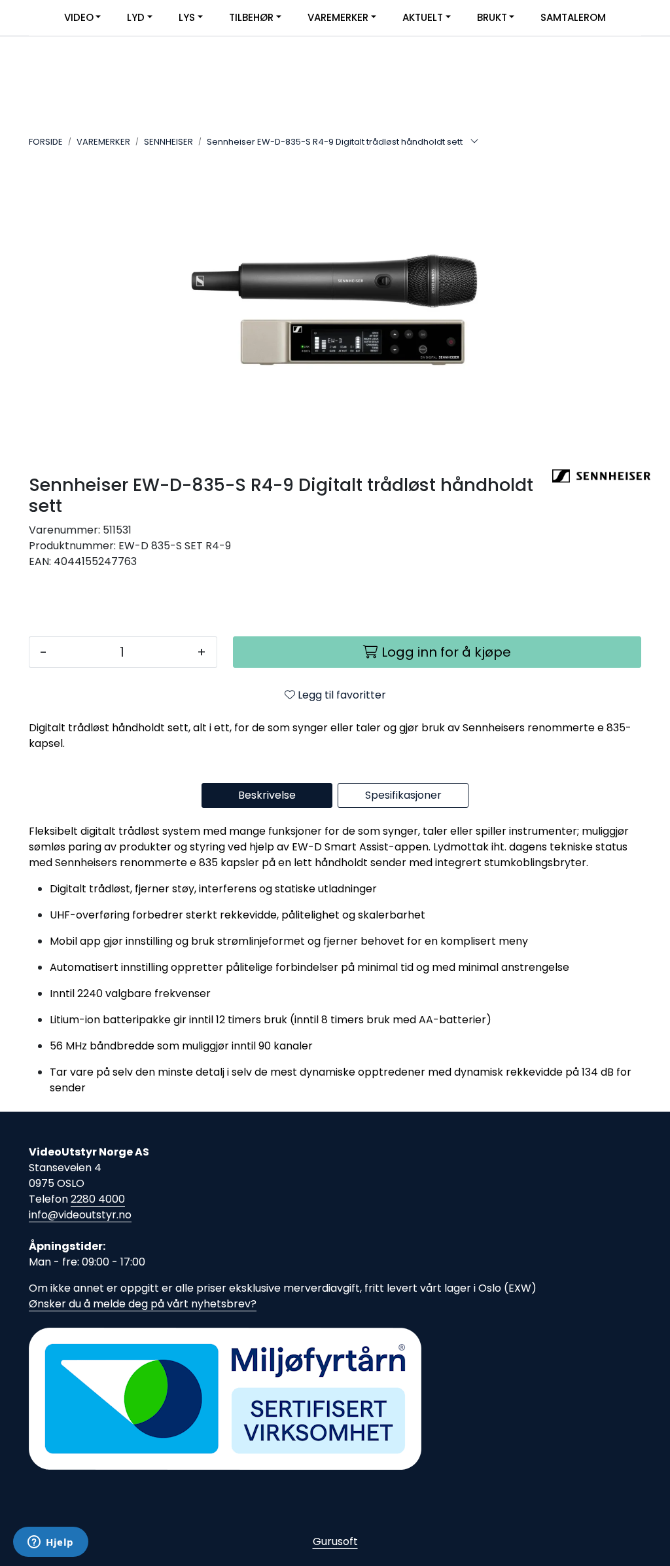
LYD (136, 17)
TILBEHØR (251, 17)
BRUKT (492, 17)
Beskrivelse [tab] (267, 795)
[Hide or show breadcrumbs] (474, 142)
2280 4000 (98, 1199)
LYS (187, 17)
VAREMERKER (338, 17)
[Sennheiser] (596, 476)
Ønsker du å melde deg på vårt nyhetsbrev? (142, 1303)
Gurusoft (335, 1541)
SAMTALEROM (573, 17)
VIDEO (79, 17)
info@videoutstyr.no (80, 1214)
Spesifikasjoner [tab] (403, 795)
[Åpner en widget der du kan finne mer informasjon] (50, 1543)
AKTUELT (422, 17)
